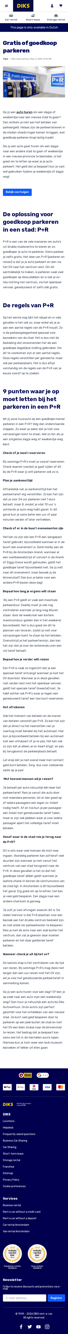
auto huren (24, 112)
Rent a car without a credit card (21, 1211)
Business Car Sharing (15, 1140)
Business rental (12, 1205)
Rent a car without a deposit (19, 1218)
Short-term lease (13, 1153)
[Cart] (60, 6)
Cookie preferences (14, 1186)
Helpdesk (8, 1127)
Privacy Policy (11, 1179)
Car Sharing (9, 1147)
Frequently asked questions (19, 1134)
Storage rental (11, 1160)
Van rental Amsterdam (16, 1231)
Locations (9, 1121)
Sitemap (8, 1173)
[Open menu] (6, 6)
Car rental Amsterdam (16, 1224)
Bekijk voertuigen (17, 192)
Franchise (8, 1166)
